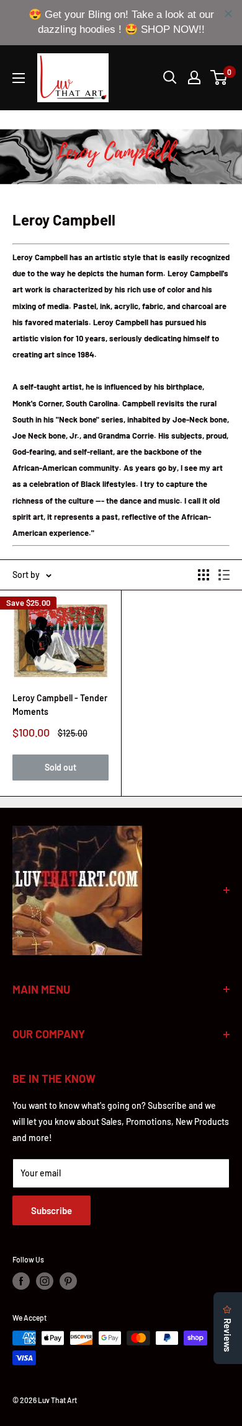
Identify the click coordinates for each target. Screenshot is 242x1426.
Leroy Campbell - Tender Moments (59, 705)
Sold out (60, 767)
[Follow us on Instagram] (44, 1281)
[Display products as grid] (203, 574)
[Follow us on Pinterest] (68, 1281)
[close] (228, 13)
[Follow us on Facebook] (21, 1281)
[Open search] (170, 77)
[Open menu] (18, 78)
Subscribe (51, 1210)
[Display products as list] (224, 574)
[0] (219, 77)
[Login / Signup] (194, 77)
